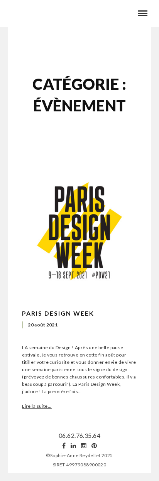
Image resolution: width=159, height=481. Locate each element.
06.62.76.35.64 (79, 435)
